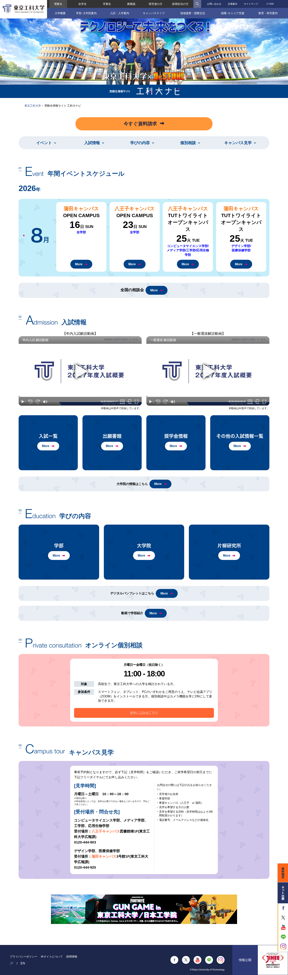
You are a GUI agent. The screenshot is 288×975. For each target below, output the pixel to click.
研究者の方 (155, 3)
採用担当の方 (180, 3)
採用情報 (71, 956)
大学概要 (60, 13)
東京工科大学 (32, 105)
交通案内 (232, 4)
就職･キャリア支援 (232, 13)
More (78, 264)
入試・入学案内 (119, 13)
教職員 (131, 3)
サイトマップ (251, 4)
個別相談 (188, 143)
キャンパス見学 (238, 143)
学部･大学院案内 (86, 13)
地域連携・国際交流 (192, 13)
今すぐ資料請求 (140, 123)
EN (272, 4)
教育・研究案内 (268, 13)
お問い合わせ (214, 4)
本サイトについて (52, 956)
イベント (44, 143)
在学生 (82, 3)
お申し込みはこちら (144, 713)
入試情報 (92, 143)
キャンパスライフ (154, 13)
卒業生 (107, 3)
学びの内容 (140, 143)
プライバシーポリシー (23, 956)
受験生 (58, 3)
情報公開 (245, 960)
